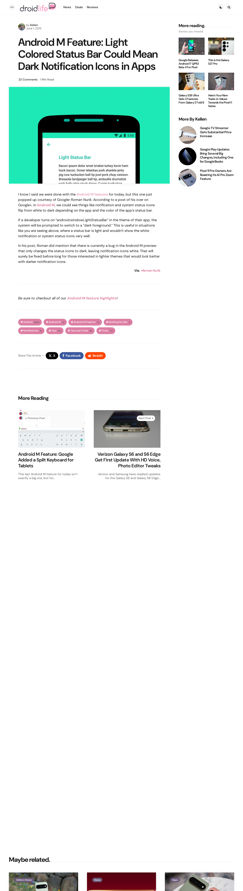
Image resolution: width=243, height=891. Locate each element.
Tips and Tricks (81, 330)
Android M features (92, 194)
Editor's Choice (24, 880)
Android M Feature (86, 322)
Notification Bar (119, 322)
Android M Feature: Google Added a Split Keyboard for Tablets (45, 460)
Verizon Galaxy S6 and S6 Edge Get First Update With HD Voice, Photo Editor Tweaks (127, 460)
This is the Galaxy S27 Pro (218, 62)
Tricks (107, 330)
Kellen (34, 25)
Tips (56, 330)
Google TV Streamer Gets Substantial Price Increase (215, 132)
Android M (46, 205)
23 (28, 79)
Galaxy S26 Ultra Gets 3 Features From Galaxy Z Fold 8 (191, 99)
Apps (175, 880)
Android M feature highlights (92, 298)
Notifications (32, 330)
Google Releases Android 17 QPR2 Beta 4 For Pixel (189, 63)
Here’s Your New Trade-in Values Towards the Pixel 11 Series (220, 101)
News (97, 880)
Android (31, 322)
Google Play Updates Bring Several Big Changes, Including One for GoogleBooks (216, 155)
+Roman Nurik (150, 270)
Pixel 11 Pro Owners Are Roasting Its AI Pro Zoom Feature (217, 175)
